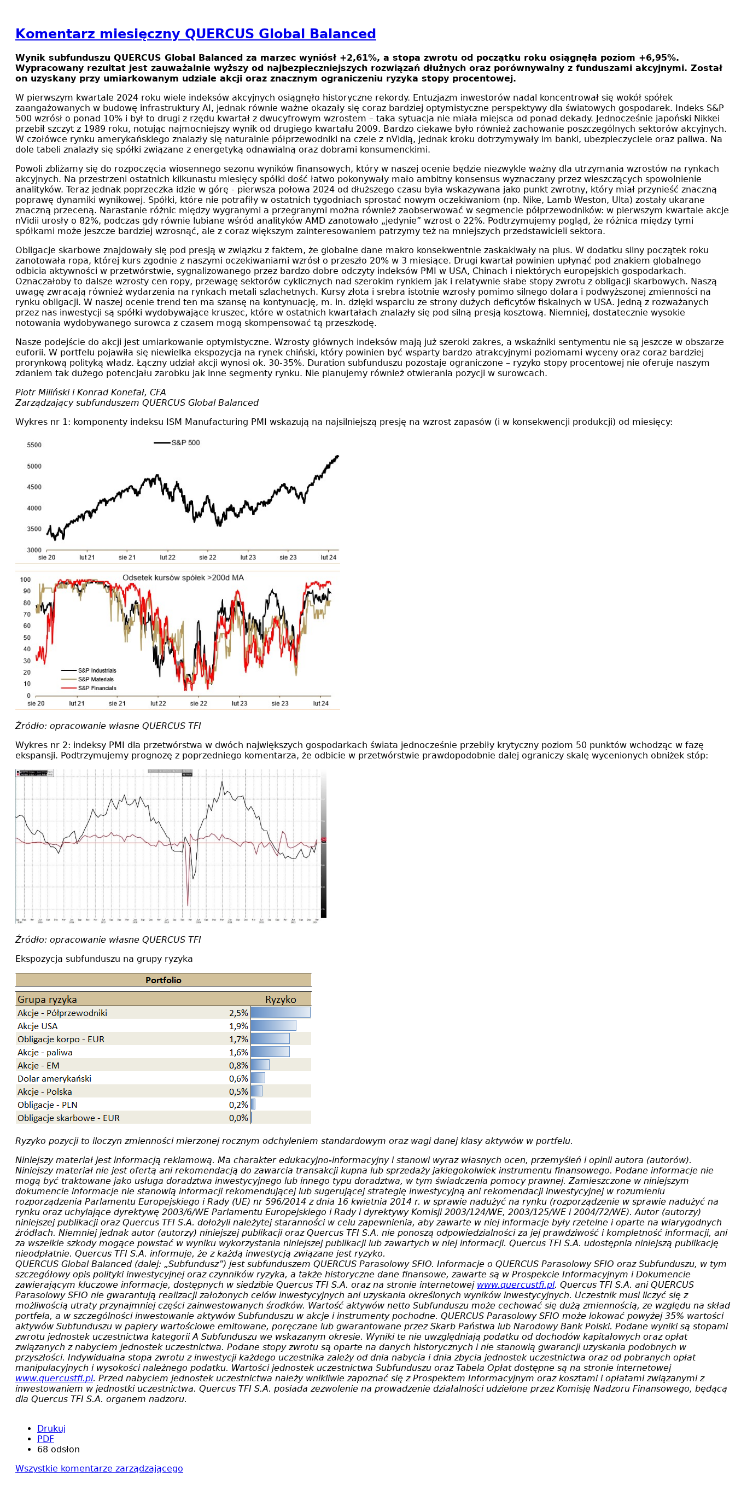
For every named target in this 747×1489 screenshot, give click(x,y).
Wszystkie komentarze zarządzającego (99, 1468)
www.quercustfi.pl (516, 1285)
